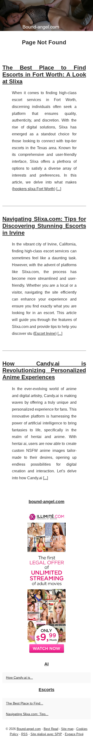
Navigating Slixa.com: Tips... (27, 714)
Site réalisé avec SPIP (46, 734)
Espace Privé (74, 734)
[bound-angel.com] (46, 15)
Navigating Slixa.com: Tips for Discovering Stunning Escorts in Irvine (44, 226)
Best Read (51, 729)
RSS (24, 734)
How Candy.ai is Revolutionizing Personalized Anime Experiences (44, 370)
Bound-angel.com (29, 729)
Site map (67, 729)
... (58, 189)
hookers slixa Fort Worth (33, 189)
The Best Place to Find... (24, 703)
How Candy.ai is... (19, 677)
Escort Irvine (44, 333)
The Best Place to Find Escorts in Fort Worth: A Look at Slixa (44, 74)
